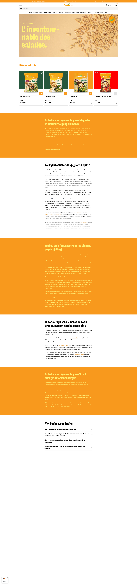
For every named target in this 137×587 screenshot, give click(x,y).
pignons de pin (73, 337)
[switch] (4, 581)
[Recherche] (21, 8)
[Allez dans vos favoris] (113, 5)
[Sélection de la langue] (106, 5)
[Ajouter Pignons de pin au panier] (90, 93)
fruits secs (58, 214)
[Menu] (29, 4)
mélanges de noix (49, 214)
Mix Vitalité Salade (79, 354)
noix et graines (77, 212)
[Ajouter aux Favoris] (41, 73)
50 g (46, 100)
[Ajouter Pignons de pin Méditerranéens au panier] (115, 93)
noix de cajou (83, 222)
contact (84, 397)
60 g (71, 100)
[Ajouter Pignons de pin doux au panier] (65, 93)
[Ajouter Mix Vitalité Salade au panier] (41, 93)
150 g (21, 100)
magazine (58, 390)
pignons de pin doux (63, 345)
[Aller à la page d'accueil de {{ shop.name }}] (68, 4)
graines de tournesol (83, 293)
